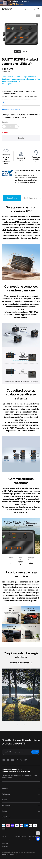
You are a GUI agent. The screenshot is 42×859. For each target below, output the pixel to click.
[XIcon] (21, 760)
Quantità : (5, 122)
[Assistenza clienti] (26, 9)
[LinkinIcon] (25, 760)
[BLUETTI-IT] (8, 9)
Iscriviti (35, 752)
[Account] (30, 9)
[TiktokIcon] (16, 760)
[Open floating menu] (38, 833)
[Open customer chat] (38, 838)
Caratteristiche (12, 198)
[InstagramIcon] (3, 760)
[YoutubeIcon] (12, 760)
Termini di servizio (20, 836)
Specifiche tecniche (30, 198)
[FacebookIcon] (7, 760)
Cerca (4, 836)
